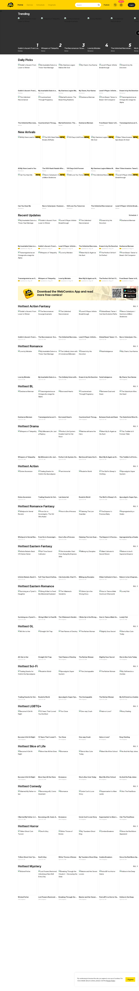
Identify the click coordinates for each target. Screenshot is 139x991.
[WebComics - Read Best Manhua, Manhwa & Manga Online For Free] (10, 4)
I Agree (130, 979)
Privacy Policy (110, 981)
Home (20, 5)
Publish (106, 5)
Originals (52, 5)
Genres (30, 5)
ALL (134, 306)
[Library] (115, 5)
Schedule (40, 5)
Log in (132, 5)
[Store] (121, 5)
